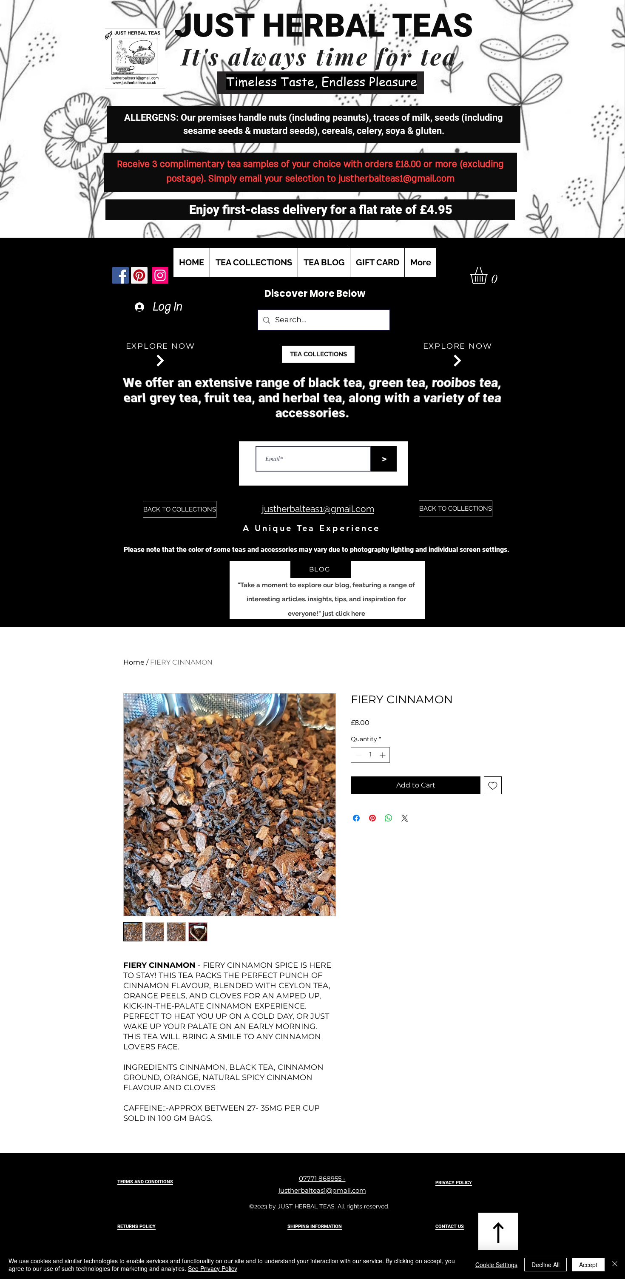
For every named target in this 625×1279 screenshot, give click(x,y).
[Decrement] (357, 755)
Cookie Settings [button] (496, 1264)
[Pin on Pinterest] (372, 818)
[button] (488, 275)
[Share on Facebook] (356, 818)
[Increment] (383, 755)
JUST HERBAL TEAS (323, 25)
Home (134, 662)
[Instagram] (160, 275)
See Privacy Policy (212, 1268)
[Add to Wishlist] (493, 785)
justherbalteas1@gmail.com (396, 179)
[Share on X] (405, 818)
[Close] (615, 1264)
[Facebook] (120, 275)
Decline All (545, 1264)
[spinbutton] (370, 755)
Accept (588, 1264)
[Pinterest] (139, 275)
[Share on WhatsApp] (389, 818)
